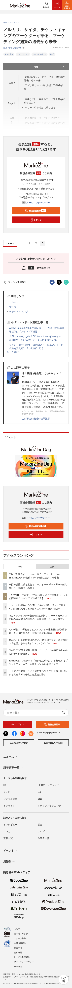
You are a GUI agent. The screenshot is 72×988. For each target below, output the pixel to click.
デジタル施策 (10, 798)
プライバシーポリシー (24, 961)
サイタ (12, 306)
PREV (11, 243)
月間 (52, 566)
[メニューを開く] (5, 5)
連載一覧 (8, 838)
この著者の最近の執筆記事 (36, 418)
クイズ (41, 831)
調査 (40, 824)
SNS (40, 798)
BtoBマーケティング (48, 785)
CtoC (52, 54)
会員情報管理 (20, 942)
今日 (20, 566)
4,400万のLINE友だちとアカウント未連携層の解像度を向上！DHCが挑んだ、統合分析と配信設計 (38, 631)
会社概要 (18, 952)
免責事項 (18, 947)
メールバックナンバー (38, 202)
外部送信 (18, 966)
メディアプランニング (49, 805)
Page (11, 82)
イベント (8, 850)
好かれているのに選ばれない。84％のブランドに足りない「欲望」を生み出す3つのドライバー (38, 641)
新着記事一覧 (11, 767)
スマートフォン (23, 54)
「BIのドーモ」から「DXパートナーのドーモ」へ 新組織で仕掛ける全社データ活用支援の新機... (36, 338)
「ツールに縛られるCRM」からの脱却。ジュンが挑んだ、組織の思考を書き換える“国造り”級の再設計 (37, 606)
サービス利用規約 (22, 957)
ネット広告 (9, 54)
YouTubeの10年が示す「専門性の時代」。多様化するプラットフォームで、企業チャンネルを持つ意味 (38, 662)
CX (39, 791)
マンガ (6, 831)
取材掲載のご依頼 (53, 742)
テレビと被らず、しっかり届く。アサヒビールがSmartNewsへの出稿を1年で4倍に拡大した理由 (34, 575)
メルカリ (14, 301)
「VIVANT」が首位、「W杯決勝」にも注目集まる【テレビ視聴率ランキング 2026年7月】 (38, 596)
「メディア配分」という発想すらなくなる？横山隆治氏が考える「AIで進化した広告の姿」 (38, 672)
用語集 (7, 861)
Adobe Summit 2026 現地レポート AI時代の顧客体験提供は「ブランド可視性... (36, 329)
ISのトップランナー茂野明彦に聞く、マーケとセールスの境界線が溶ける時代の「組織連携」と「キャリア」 (38, 617)
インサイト (9, 805)
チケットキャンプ (18, 311)
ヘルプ (17, 928)
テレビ (6, 791)
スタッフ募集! (20, 938)
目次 (36, 66)
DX (4, 785)
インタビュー (10, 824)
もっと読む (13, 351)
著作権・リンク (21, 933)
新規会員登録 (37, 210)
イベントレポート (39, 54)
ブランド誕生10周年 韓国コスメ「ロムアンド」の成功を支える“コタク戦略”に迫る (36, 346)
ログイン (38, 219)
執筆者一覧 (43, 838)
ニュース (8, 756)
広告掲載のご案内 (19, 742)
